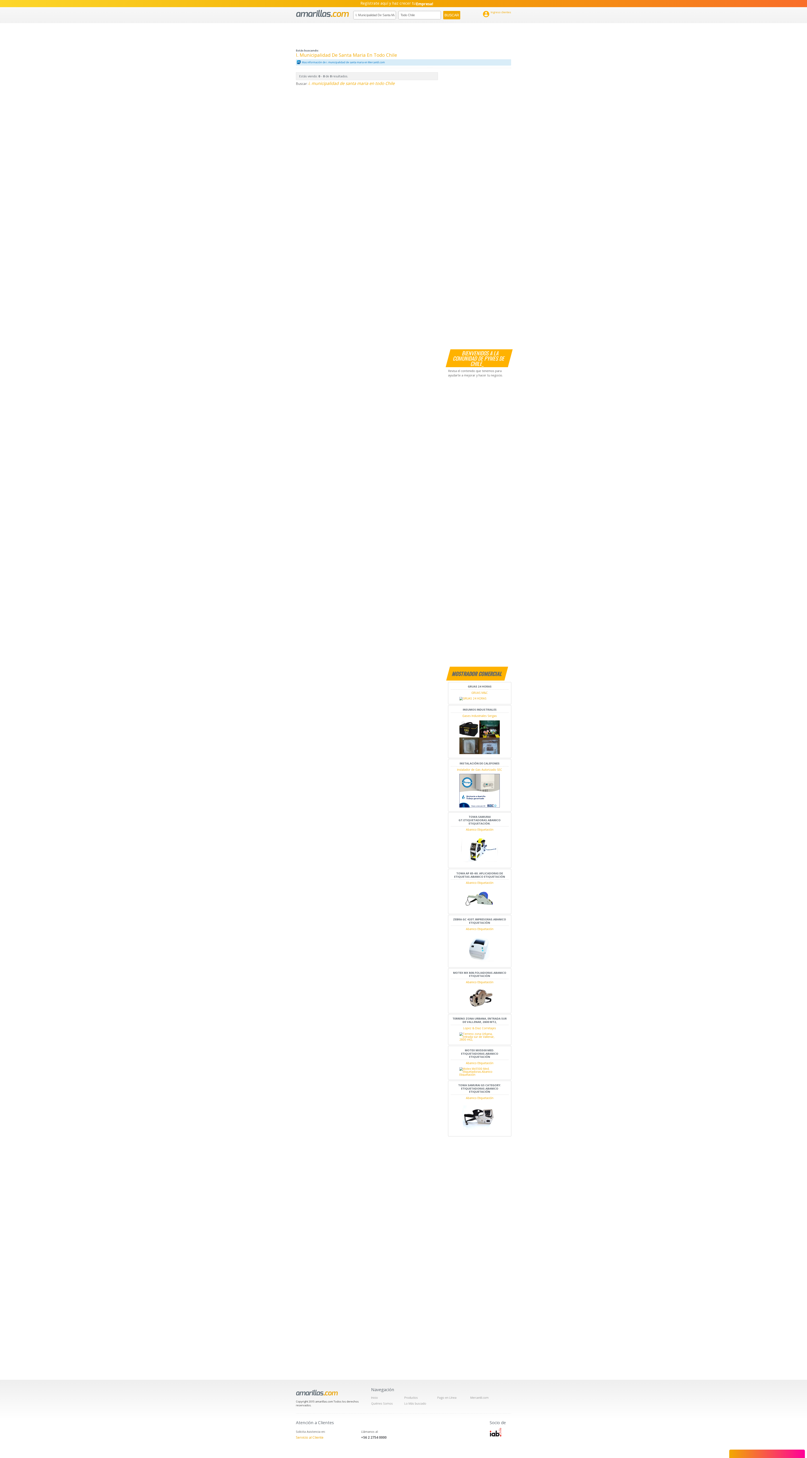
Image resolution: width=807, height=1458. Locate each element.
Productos (411, 1398)
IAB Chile (495, 1432)
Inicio (374, 1398)
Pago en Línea (446, 1398)
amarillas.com (322, 13)
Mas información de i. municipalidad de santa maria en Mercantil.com (343, 62)
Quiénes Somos (382, 1403)
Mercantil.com (479, 1398)
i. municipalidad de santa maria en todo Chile (351, 83)
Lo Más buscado (415, 1403)
